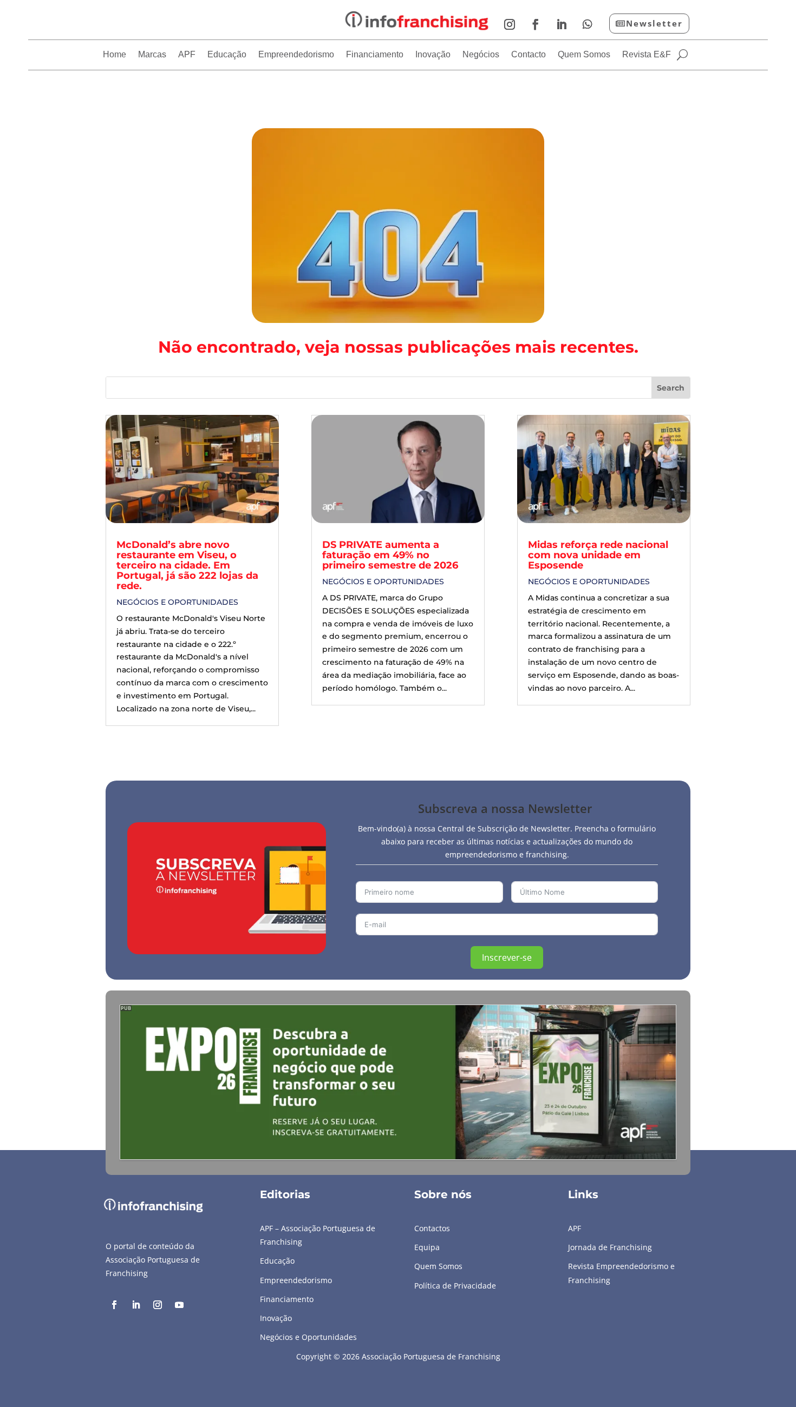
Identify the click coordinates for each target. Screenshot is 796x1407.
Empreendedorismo (296, 55)
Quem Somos (584, 55)
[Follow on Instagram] (509, 24)
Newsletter (654, 23)
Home (114, 55)
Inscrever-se (507, 957)
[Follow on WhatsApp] (587, 24)
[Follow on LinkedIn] (561, 24)
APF (186, 55)
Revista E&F (646, 55)
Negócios (480, 55)
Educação (226, 55)
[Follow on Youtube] (179, 1304)
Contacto (528, 55)
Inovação (433, 55)
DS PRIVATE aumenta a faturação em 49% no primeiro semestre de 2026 (390, 555)
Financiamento (374, 55)
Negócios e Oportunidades (177, 602)
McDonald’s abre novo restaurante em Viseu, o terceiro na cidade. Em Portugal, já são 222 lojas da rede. (187, 565)
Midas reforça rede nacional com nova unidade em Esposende (598, 555)
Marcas (152, 55)
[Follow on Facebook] (535, 24)
